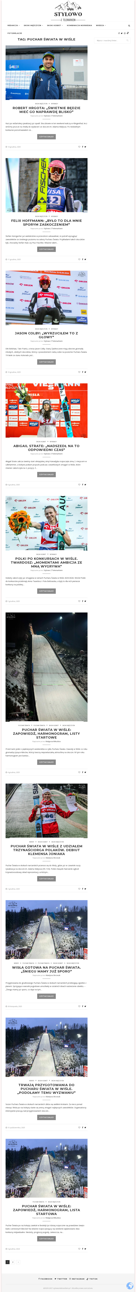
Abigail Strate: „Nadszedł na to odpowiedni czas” (46, 448)
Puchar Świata (24, 725)
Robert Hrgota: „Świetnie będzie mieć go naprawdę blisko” (46, 110)
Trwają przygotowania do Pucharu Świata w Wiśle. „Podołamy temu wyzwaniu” (46, 1089)
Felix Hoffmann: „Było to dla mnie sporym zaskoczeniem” (46, 222)
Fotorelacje (15, 33)
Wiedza (100, 25)
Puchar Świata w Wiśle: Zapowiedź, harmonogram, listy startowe (46, 733)
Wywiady (54, 103)
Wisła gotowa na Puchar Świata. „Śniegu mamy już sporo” (46, 969)
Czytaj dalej (46, 137)
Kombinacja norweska (79, 25)
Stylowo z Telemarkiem (53, 116)
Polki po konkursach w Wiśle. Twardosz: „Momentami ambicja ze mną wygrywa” (46, 562)
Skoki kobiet (54, 25)
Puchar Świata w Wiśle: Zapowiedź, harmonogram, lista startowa (46, 1210)
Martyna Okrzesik (53, 858)
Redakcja (13, 25)
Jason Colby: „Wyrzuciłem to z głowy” (46, 335)
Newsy (31, 842)
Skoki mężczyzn (32, 25)
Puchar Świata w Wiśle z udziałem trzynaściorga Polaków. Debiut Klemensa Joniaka (46, 850)
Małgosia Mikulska (53, 741)
